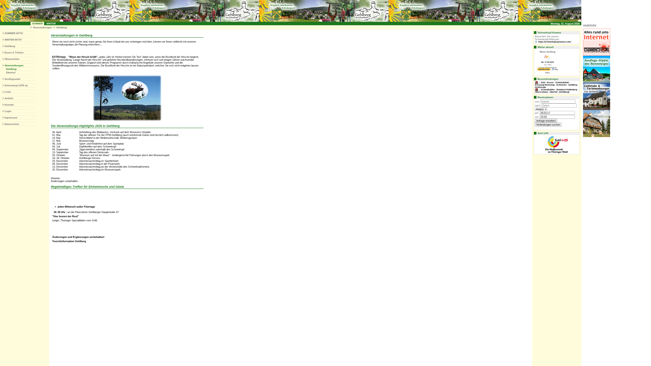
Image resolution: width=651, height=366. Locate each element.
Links (8, 91)
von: (537, 101)
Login (8, 111)
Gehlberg (61, 27)
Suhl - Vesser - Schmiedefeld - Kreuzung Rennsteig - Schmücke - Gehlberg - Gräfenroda (556, 84)
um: (537, 116)
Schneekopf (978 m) (16, 85)
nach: (538, 105)
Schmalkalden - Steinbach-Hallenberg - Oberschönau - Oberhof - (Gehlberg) (556, 90)
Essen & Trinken (14, 52)
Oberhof (10, 72)
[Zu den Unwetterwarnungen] (547, 60)
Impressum (11, 117)
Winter (51, 23)
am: (537, 112)
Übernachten (12, 59)
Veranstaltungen (42, 27)
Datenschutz (12, 124)
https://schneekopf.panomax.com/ (554, 42)
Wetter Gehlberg (547, 51)
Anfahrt (9, 98)
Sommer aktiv (14, 33)
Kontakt (9, 104)
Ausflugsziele (12, 79)
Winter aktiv (13, 39)
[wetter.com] (544, 69)
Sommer (37, 23)
